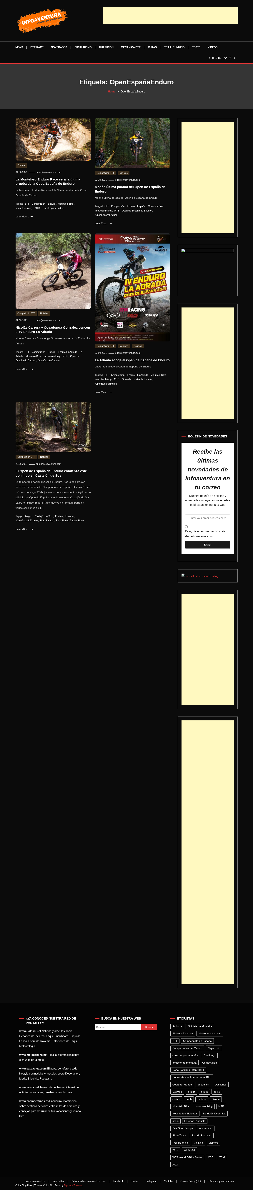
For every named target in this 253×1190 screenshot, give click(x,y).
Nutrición (106, 47)
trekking (198, 1142)
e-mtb (204, 1091)
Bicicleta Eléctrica (182, 1033)
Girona (216, 1099)
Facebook (118, 1181)
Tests (196, 47)
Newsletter (58, 1181)
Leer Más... (23, 216)
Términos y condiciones (221, 1181)
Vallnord (213, 1142)
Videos (212, 47)
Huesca (69, 516)
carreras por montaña (185, 1055)
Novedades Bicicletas (184, 1113)
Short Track (179, 1135)
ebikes (176, 1099)
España (141, 206)
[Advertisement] (170, 15)
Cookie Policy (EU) (190, 1181)
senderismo (205, 1128)
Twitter (134, 1181)
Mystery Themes (73, 1185)
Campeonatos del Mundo (187, 1048)
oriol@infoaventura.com (48, 172)
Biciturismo (83, 47)
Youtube (168, 1181)
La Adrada (142, 375)
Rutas (152, 47)
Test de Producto (202, 1135)
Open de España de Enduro (137, 210)
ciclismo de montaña (184, 1062)
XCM (222, 1157)
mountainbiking (24, 208)
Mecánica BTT (131, 47)
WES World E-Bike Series (187, 1157)
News (19, 47)
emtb (189, 1099)
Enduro (21, 165)
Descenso (221, 1084)
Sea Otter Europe (182, 1128)
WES (175, 1149)
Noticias (123, 173)
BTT (27, 203)
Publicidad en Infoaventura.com (88, 1181)
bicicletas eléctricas (210, 1033)
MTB (37, 208)
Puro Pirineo (46, 520)
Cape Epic (214, 1048)
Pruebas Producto (194, 1120)
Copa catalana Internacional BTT (191, 1077)
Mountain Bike (65, 203)
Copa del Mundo (182, 1084)
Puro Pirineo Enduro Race (70, 520)
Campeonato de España (197, 1040)
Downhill (177, 1091)
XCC (210, 1157)
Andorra (177, 1026)
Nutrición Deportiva (214, 1113)
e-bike (191, 1091)
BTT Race (37, 47)
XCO (175, 1164)
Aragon (28, 516)
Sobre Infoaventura (35, 1181)
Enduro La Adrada (67, 352)
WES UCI (189, 1149)
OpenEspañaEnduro (53, 208)
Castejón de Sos (44, 516)
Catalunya (210, 1055)
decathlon (203, 1084)
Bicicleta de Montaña (200, 1026)
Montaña (123, 346)
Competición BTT (105, 173)
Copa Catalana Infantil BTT (188, 1069)
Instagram (151, 1181)
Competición (38, 203)
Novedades (59, 47)
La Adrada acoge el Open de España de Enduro (132, 360)
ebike (217, 1091)
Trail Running (174, 47)
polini (175, 1120)
